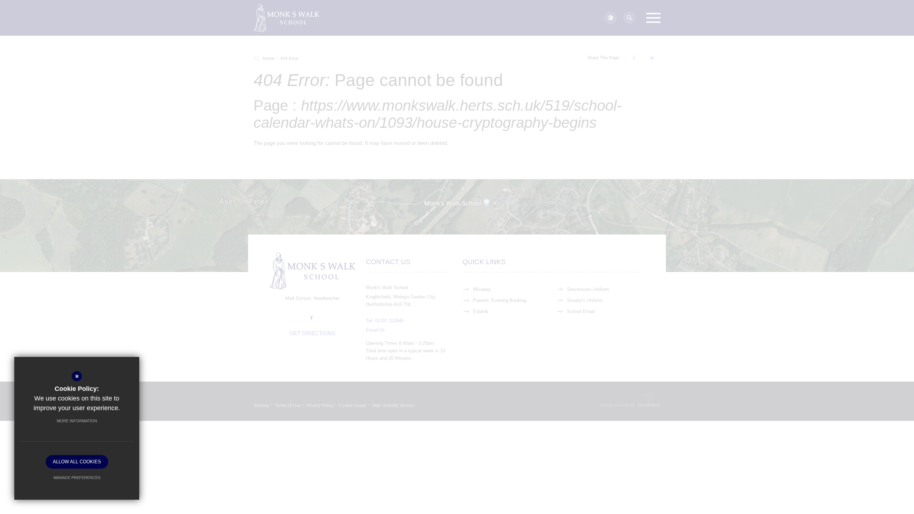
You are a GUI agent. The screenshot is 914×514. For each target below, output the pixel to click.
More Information (77, 421)
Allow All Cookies (77, 461)
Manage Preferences (77, 477)
